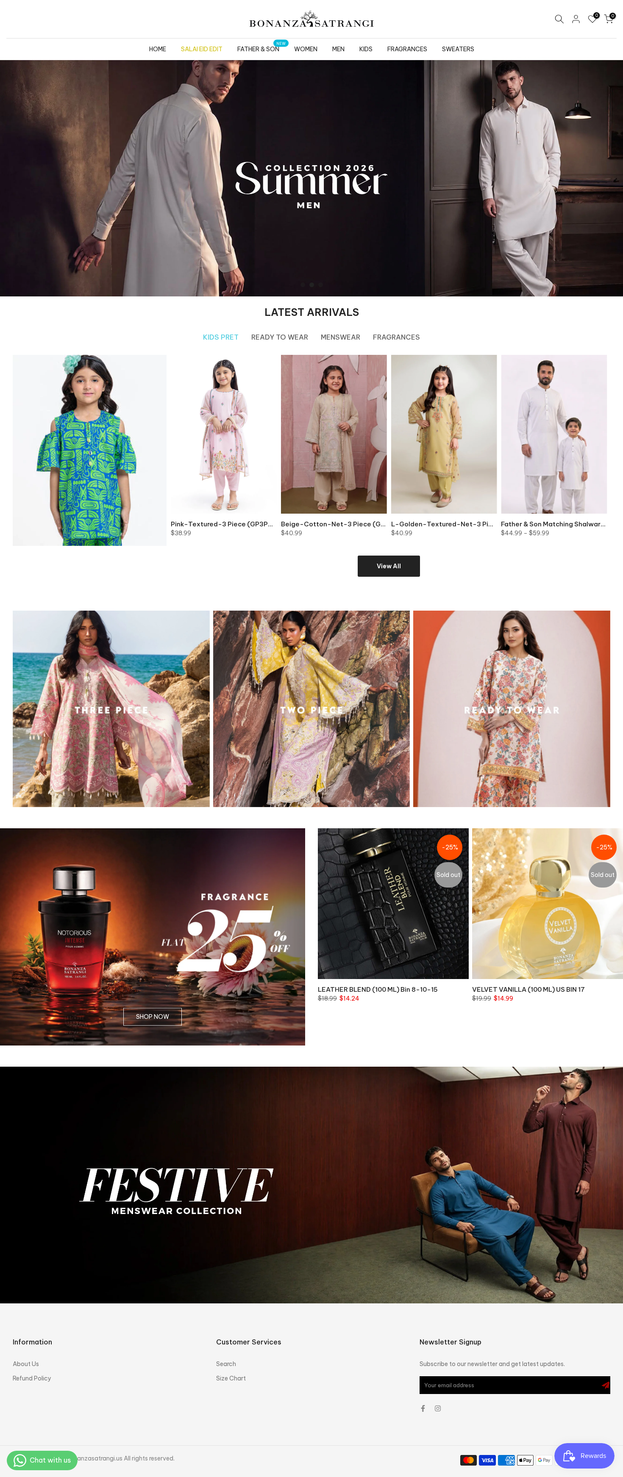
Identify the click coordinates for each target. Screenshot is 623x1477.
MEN (338, 49)
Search (226, 1364)
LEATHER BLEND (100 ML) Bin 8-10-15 (378, 989)
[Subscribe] (605, 1385)
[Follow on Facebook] (423, 1408)
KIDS (366, 49)
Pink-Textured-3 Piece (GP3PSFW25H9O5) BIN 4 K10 (256, 524)
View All (389, 566)
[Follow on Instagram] (438, 1408)
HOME (157, 49)
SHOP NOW (152, 1017)
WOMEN (305, 49)
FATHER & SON (261, 48)
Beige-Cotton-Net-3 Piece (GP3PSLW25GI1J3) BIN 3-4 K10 (377, 524)
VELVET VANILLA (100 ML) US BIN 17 (528, 989)
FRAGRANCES (407, 49)
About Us (26, 1364)
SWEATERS (458, 49)
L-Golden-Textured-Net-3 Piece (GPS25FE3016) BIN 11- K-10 (491, 524)
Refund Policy (32, 1378)
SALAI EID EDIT (201, 49)
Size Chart (231, 1378)
